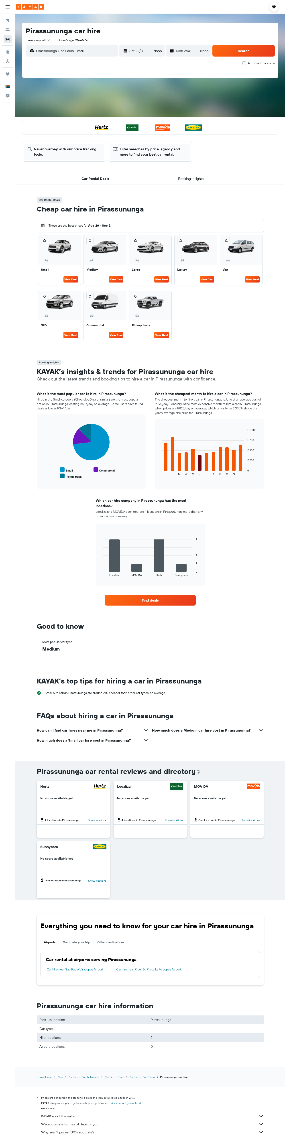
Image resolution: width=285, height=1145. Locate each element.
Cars (60, 1077)
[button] (7, 7)
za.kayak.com (44, 1077)
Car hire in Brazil (114, 1077)
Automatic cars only (261, 63)
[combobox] (38, 40)
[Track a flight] (7, 61)
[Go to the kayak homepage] (30, 7)
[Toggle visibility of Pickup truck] (71, 476)
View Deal (70, 279)
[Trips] (7, 73)
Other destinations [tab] (110, 942)
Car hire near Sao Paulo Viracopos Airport (75, 969)
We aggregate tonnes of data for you (69, 1124)
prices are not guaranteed (125, 1103)
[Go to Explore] (7, 51)
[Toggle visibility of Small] (66, 469)
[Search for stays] (7, 29)
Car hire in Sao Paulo (142, 1077)
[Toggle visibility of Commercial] (104, 469)
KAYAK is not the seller (58, 1116)
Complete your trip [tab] (76, 942)
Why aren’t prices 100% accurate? (67, 1132)
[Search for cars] (7, 39)
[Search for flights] (7, 20)
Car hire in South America (84, 1077)
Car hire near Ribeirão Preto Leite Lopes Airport (148, 969)
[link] (150, 600)
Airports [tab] (50, 942)
